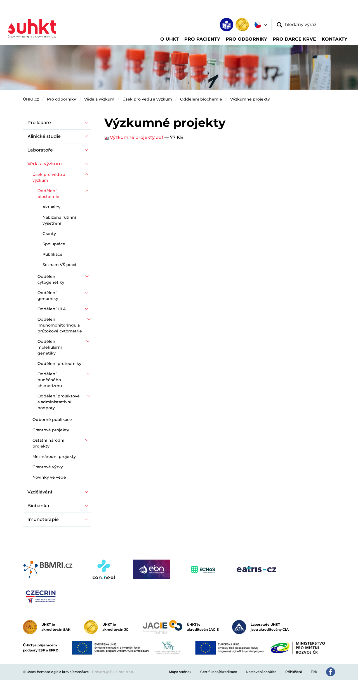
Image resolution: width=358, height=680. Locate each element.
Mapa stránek (180, 672)
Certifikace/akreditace (218, 672)
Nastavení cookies (261, 672)
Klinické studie (44, 136)
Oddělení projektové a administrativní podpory (58, 401)
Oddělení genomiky (47, 295)
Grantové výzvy (47, 466)
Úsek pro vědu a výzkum (147, 99)
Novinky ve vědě (49, 477)
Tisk (314, 672)
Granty (49, 233)
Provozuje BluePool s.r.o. (113, 672)
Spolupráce (54, 243)
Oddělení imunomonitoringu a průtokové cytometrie (59, 325)
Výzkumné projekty (250, 99)
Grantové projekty (50, 429)
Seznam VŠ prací (59, 264)
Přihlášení (293, 672)
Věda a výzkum (99, 99)
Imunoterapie (43, 519)
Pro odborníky (61, 99)
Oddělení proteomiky (59, 363)
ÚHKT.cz (31, 99)
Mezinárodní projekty (54, 456)
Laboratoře (40, 150)
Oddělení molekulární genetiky (49, 347)
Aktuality (51, 206)
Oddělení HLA (51, 308)
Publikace (52, 254)
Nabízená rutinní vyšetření (59, 220)
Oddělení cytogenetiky (50, 279)
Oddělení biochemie (201, 99)
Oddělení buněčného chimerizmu (49, 379)
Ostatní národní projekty (48, 443)
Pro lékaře (39, 122)
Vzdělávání (39, 492)
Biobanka (38, 505)
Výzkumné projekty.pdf (136, 137)
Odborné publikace (52, 419)
